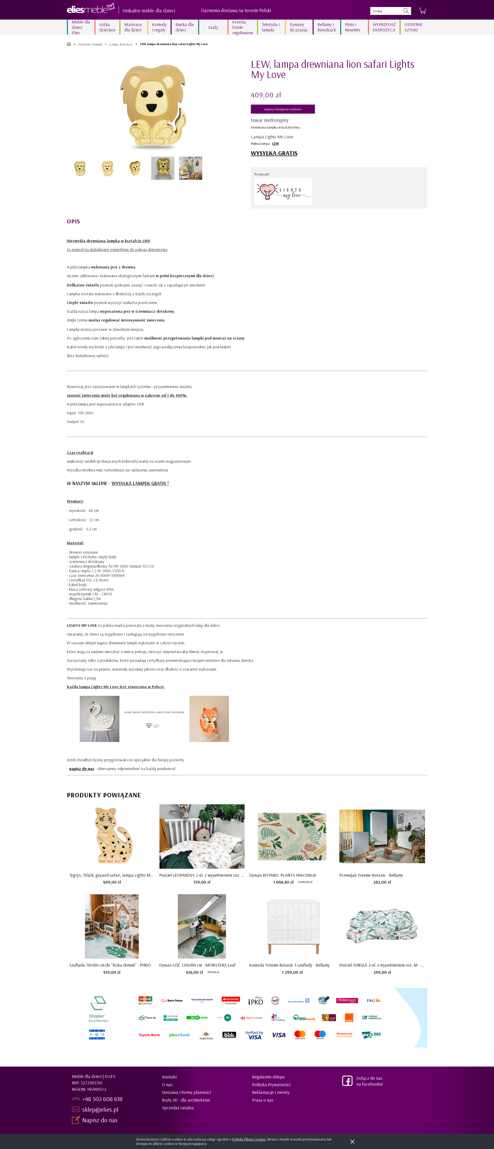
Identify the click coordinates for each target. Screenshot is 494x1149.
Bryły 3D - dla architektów (186, 1100)
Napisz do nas (100, 1120)
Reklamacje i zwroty (270, 1092)
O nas (167, 1084)
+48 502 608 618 (102, 1099)
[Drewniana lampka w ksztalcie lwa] (80, 168)
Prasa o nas (262, 1100)
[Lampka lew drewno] (135, 168)
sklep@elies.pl (100, 1109)
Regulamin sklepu (268, 1077)
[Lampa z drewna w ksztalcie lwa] (107, 168)
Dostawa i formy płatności (186, 1092)
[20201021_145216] (162, 168)
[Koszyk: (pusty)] (422, 11)
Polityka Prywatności (271, 1084)
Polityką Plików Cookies (249, 1139)
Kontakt (169, 1077)
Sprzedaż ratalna (178, 1108)
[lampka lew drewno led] (190, 168)
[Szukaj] (406, 11)
